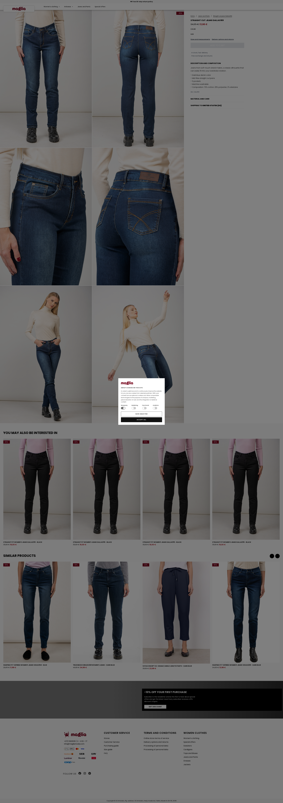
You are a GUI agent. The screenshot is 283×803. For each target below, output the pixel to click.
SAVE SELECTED (141, 414)
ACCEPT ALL (141, 420)
